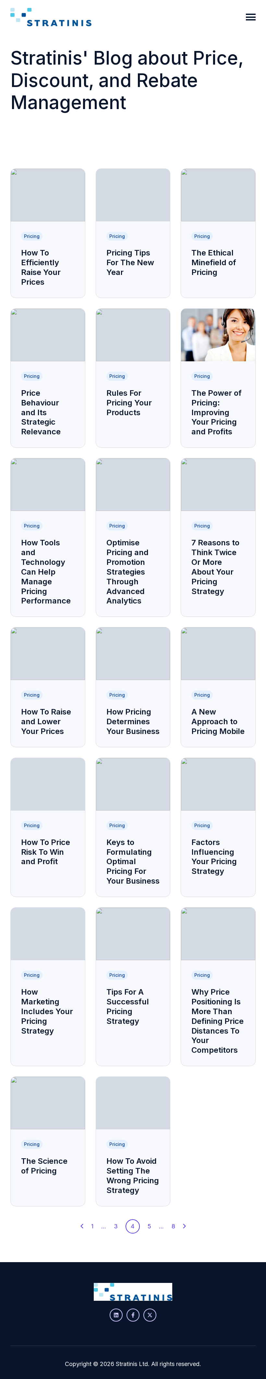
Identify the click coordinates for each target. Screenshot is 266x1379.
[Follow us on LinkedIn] (116, 1315)
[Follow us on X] (149, 1315)
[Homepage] (50, 17)
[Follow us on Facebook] (133, 1315)
